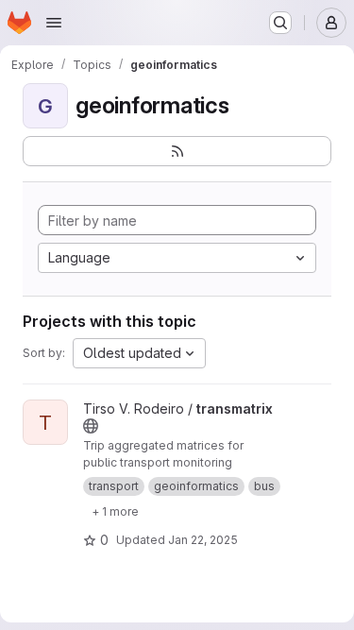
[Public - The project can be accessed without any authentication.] (90, 426)
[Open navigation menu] (54, 23)
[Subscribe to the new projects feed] (177, 151)
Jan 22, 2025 (203, 540)
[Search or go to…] (280, 22)
